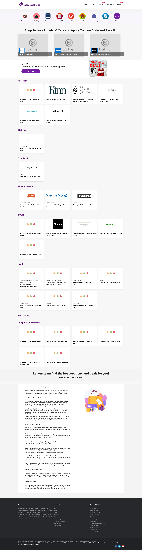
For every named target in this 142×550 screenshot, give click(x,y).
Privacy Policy (57, 519)
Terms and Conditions (59, 521)
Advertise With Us (58, 523)
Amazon (119, 4)
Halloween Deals (94, 527)
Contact (56, 516)
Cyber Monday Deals (95, 516)
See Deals (31, 71)
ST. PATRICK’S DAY (95, 512)
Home (86, 4)
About (55, 510)
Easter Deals (93, 508)
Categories (110, 4)
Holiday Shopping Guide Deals (97, 523)
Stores (93, 4)
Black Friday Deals (94, 514)
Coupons (101, 4)
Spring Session (94, 510)
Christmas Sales (94, 525)
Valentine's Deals (94, 534)
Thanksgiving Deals (95, 519)
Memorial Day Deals (95, 529)
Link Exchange (57, 525)
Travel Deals (93, 521)
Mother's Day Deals (95, 531)
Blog (55, 508)
